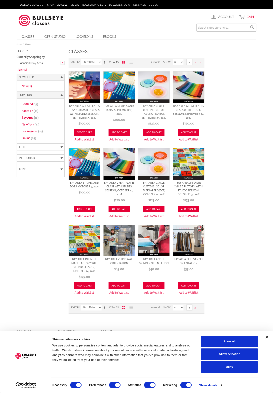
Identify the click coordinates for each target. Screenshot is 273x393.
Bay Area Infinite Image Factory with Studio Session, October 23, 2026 (188, 189)
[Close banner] (266, 337)
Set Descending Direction (105, 62)
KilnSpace (139, 4)
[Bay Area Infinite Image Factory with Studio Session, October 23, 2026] (188, 164)
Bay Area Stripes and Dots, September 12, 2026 (119, 110)
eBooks (109, 36)
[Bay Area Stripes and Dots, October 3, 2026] (84, 164)
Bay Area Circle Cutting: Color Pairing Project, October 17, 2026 (154, 189)
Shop (50, 4)
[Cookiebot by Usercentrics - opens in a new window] (25, 385)
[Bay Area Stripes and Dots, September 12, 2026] (119, 87)
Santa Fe (30, 110)
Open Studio (55, 36)
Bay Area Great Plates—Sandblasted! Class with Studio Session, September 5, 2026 (84, 112)
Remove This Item (63, 63)
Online (29, 138)
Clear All (22, 70)
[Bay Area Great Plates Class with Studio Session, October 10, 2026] (119, 164)
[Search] (252, 28)
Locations (84, 36)
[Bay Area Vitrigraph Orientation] (119, 241)
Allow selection (229, 354)
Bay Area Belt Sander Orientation (188, 261)
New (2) (27, 86)
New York (30, 124)
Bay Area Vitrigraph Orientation (119, 261)
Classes (62, 4)
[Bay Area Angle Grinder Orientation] (154, 241)
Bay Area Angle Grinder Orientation (154, 261)
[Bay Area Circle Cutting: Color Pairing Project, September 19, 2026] (154, 87)
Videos (75, 4)
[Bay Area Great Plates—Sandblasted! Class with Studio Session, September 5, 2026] (84, 87)
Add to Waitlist (84, 139)
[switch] (115, 385)
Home (19, 44)
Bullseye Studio (119, 4)
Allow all (229, 341)
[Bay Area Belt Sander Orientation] (188, 241)
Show (166, 62)
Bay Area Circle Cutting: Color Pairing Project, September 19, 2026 (154, 112)
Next (199, 62)
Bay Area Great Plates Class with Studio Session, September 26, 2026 (188, 112)
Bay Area (30, 117)
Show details (208, 385)
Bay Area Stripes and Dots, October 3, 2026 (84, 185)
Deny (229, 366)
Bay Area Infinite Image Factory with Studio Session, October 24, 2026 (84, 265)
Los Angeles (32, 131)
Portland (30, 104)
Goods (153, 4)
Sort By (75, 62)
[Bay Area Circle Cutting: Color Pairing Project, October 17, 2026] (154, 164)
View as (114, 62)
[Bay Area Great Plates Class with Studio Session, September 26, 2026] (188, 87)
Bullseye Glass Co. (32, 4)
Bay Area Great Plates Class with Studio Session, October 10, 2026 (119, 189)
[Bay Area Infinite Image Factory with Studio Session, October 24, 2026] (84, 241)
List (130, 62)
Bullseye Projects (94, 4)
